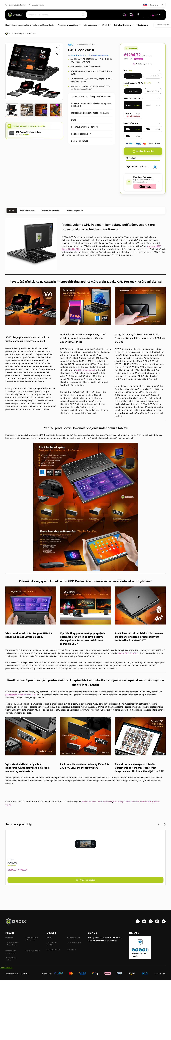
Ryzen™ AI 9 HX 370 (153, 91)
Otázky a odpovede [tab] (74, 210)
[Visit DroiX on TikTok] (138, 921)
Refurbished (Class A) (152, 76)
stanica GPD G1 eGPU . (128, 653)
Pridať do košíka (145, 151)
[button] (155, 14)
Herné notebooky (104, 801)
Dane (73, 119)
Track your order (13, 942)
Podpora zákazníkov (81, 133)
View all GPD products (85, 44)
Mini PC (49, 937)
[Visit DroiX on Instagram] (157, 921)
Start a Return (12, 945)
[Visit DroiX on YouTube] (144, 921)
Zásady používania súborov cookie (32, 938)
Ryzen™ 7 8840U (133, 91)
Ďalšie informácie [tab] (28, 210)
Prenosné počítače (121, 801)
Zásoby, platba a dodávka (10, 958)
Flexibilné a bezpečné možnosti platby (90, 112)
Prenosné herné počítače (52, 943)
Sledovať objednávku (17, 5)
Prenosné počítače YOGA (142, 801)
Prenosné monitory (53, 949)
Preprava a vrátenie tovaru (84, 126)
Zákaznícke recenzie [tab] (50, 210)
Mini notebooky (17, 33)
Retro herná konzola (74, 942)
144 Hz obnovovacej (85, 370)
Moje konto (9, 937)
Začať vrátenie (38, 5)
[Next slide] (61, 110)
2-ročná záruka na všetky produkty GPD (90, 96)
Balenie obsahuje (79, 140)
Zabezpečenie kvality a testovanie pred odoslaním (90, 104)
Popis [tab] (11, 210)
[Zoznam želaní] (58, 53)
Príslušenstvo (71, 949)
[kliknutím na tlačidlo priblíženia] (34, 71)
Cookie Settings (6, 968)
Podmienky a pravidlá (33, 950)
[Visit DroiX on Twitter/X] (164, 921)
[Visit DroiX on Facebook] (151, 921)
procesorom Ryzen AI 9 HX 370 (20, 694)
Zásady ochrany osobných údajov (11, 951)
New (133, 76)
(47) (84, 55)
